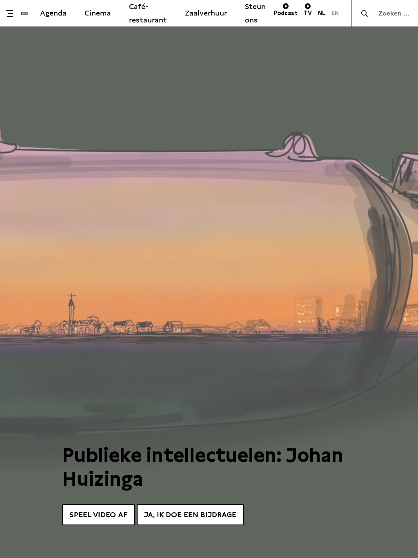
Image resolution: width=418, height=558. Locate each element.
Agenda (53, 13)
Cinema (97, 13)
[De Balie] (24, 13)
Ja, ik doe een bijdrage (190, 514)
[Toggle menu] (12, 13)
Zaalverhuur (206, 13)
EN (335, 13)
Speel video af (98, 514)
